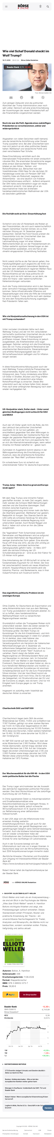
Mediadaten (47, 1134)
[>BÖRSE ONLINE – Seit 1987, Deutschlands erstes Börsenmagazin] (23, 6)
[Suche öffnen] (47, 6)
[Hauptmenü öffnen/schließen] (6, 6)
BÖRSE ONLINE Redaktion (25, 882)
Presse (49, 1130)
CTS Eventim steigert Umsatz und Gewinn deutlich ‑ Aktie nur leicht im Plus (25, 1072)
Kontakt (25, 1134)
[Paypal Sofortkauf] (10, 995)
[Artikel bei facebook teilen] (32, 97)
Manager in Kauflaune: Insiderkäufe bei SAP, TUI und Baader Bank (25, 1089)
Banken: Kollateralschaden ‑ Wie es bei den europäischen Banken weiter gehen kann (21, 1080)
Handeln (48, 1108)
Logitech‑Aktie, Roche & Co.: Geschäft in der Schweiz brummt (26, 1106)
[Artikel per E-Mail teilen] (11, 97)
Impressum (36, 1134)
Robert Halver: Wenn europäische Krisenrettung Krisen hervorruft (26, 1098)
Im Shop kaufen (30, 995)
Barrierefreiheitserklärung (10, 1130)
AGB (39, 1130)
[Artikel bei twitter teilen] (43, 97)
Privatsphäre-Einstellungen (11, 1134)
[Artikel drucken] (21, 97)
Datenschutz (28, 1130)
